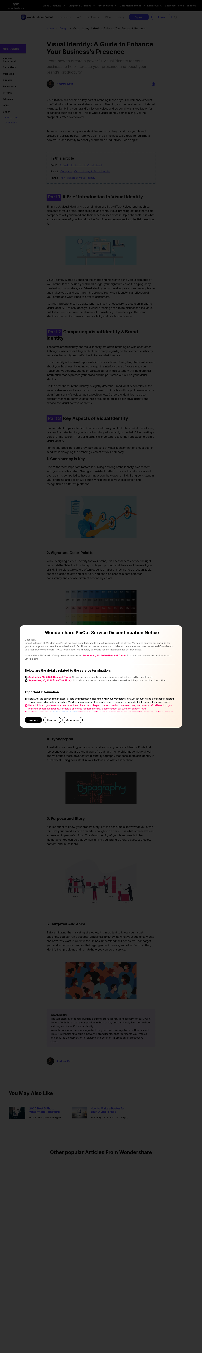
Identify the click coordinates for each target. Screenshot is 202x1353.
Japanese (72, 720)
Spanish (52, 720)
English (33, 720)
